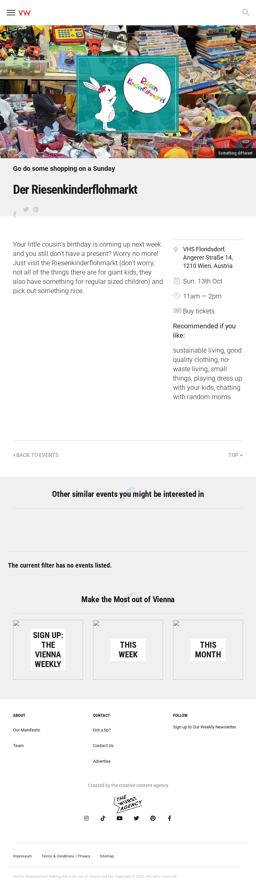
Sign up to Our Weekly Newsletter (204, 726)
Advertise (102, 761)
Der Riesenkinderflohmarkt (75, 189)
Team (18, 745)
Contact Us (103, 745)
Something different (235, 153)
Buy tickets (199, 311)
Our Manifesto (26, 729)
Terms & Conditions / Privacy (66, 856)
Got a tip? (102, 729)
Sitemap (107, 856)
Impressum (22, 856)
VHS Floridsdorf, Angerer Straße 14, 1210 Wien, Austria (208, 257)
